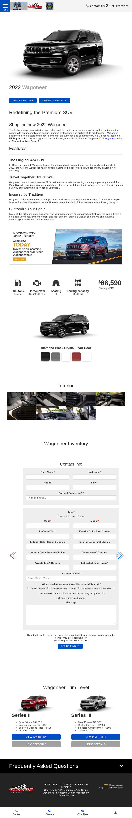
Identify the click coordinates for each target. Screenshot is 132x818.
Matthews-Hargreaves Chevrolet (71, 598)
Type (71, 512)
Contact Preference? (71, 493)
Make (47, 520)
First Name (47, 472)
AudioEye (66, 787)
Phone (47, 482)
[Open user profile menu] (115, 813)
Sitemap (67, 784)
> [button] (21, 6)
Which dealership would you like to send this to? (71, 584)
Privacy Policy (52, 784)
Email (94, 482)
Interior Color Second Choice (48, 552)
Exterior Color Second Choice (47, 542)
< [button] (12, 6)
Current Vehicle (71, 573)
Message (71, 602)
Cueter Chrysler (38, 588)
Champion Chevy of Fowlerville (96, 588)
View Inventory (23, 100)
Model (94, 520)
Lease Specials (36, 744)
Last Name (94, 472)
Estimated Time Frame (94, 563)
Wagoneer (34, 87)
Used (72, 516)
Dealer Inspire (66, 795)
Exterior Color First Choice (94, 531)
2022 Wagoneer (107, 138)
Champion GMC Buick (49, 593)
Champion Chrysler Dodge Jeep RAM (83, 593)
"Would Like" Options (47, 563)
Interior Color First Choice (94, 542)
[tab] (66, 766)
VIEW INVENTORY (36, 737)
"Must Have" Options (94, 552)
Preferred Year (47, 531)
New (62, 516)
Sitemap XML (81, 784)
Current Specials (54, 100)
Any (82, 516)
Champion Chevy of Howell (63, 588)
